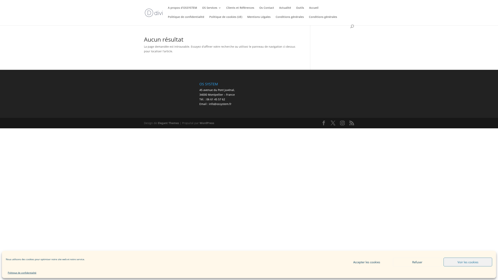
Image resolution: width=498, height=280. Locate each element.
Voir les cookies (468, 262)
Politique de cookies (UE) (225, 17)
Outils (300, 8)
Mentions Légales (259, 17)
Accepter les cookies (366, 262)
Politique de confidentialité (22, 272)
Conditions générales (290, 17)
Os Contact (266, 8)
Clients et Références (240, 8)
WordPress (207, 123)
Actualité (285, 8)
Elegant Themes (168, 123)
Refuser (417, 262)
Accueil (313, 8)
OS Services (209, 8)
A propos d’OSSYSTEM (182, 8)
